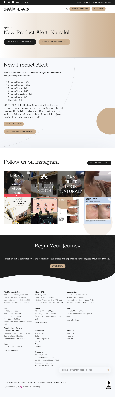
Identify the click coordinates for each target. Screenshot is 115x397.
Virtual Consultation (54, 42)
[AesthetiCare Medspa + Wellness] (16, 9)
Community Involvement (44, 362)
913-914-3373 (25, 338)
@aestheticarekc (99, 163)
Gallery (38, 336)
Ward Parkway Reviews (13, 328)
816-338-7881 (25, 300)
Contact (38, 346)
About (37, 341)
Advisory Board (41, 354)
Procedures (39, 333)
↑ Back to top (106, 391)
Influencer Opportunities (44, 357)
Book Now (98, 9)
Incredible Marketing (31, 386)
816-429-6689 (57, 300)
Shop (37, 344)
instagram (70, 336)
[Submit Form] (108, 370)
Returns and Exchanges (44, 365)
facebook (70, 333)
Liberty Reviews (41, 322)
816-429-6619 (57, 302)
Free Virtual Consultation (101, 2)
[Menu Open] (109, 9)
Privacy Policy (60, 382)
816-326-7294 (26, 302)
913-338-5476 (88, 300)
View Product (14, 124)
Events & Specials (80, 9)
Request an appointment (20, 131)
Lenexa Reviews (72, 320)
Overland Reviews (11, 350)
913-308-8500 (89, 302)
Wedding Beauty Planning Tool (47, 360)
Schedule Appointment (20, 42)
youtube (69, 338)
